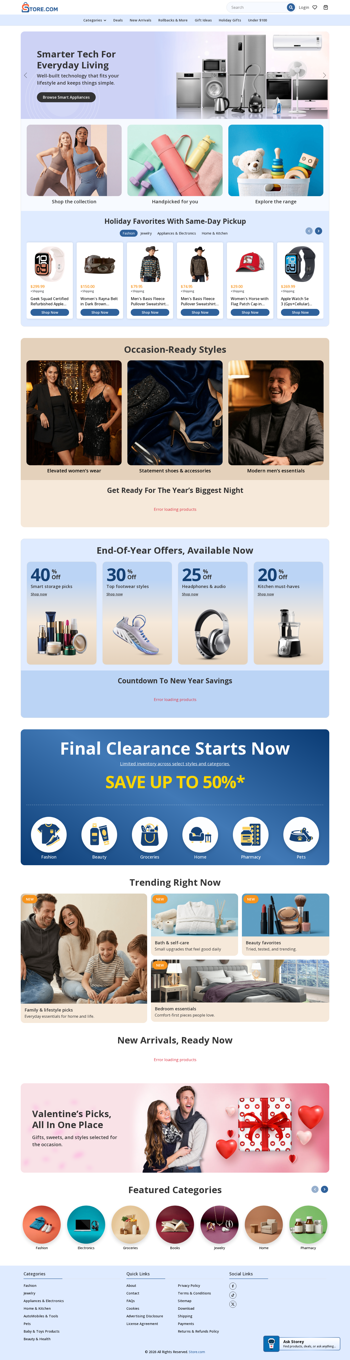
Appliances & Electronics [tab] (176, 211)
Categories (93, 20)
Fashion (30, 1263)
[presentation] (309, 208)
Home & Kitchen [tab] (215, 211)
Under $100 (257, 20)
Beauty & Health (37, 1316)
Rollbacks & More (173, 20)
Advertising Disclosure (144, 1294)
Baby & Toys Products (42, 1309)
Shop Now (49, 290)
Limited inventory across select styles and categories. (175, 741)
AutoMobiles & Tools (41, 1294)
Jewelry (29, 1271)
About (131, 1263)
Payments (186, 1301)
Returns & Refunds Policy (198, 1309)
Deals (118, 20)
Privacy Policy (189, 1263)
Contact (132, 1271)
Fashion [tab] (129, 211)
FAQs (130, 1278)
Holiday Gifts (230, 20)
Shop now (39, 572)
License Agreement (142, 1301)
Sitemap (184, 1278)
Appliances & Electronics (44, 1278)
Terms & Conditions (194, 1271)
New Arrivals (140, 20)
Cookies (132, 1286)
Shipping (185, 1294)
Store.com (197, 1329)
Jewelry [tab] (146, 211)
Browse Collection (59, 86)
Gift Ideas (203, 20)
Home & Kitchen (37, 1286)
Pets (27, 1301)
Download (186, 1286)
